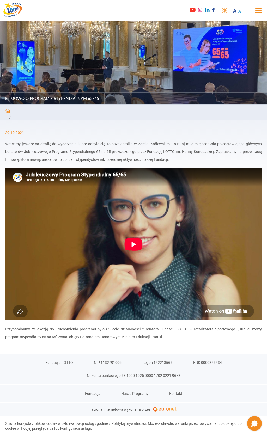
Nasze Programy (134, 393)
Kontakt (175, 393)
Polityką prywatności (128, 423)
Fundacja (92, 393)
